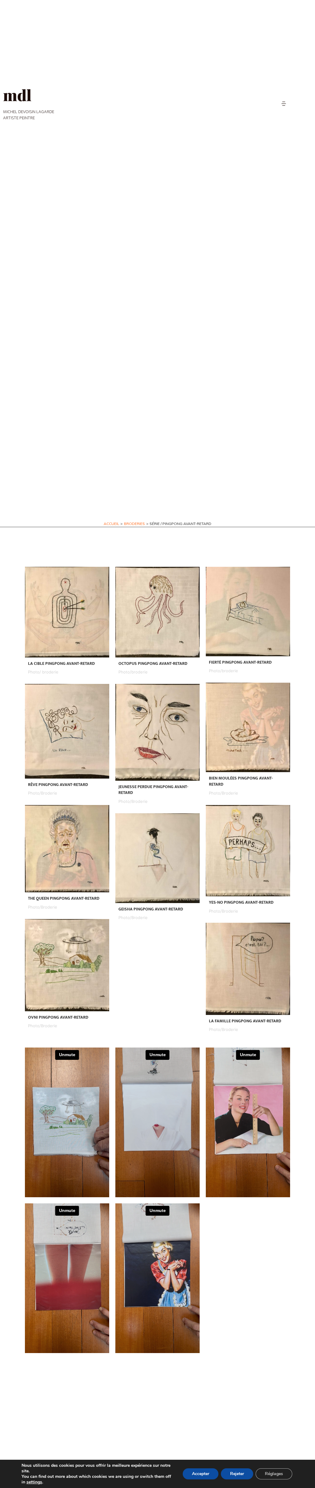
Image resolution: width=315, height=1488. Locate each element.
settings (34, 1482)
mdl (17, 95)
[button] (283, 104)
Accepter (200, 1474)
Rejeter (237, 1474)
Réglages (274, 1474)
